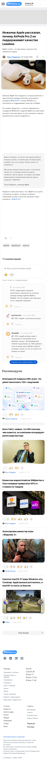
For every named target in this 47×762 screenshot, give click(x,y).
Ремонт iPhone (32, 718)
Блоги (6, 714)
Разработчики (32, 715)
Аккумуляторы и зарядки (10, 676)
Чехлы (6, 688)
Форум (6, 717)
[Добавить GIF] (11, 275)
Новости (26, 245)
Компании (8, 720)
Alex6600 (15, 333)
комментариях (21, 280)
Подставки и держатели (12, 699)
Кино (6, 726)
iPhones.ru (8, 757)
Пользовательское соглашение (14, 737)
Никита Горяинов (11, 419)
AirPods (6, 245)
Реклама (30, 726)
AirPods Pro (16, 245)
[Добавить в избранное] (37, 57)
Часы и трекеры (9, 685)
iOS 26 (28, 668)
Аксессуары (9, 712)
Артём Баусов (10, 571)
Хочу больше (23, 633)
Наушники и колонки (11, 672)
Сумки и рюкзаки (10, 694)
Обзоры (7, 668)
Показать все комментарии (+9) (23, 362)
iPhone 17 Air (31, 680)
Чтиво (6, 723)
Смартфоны (8, 680)
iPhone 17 (30, 674)
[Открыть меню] (3, 4)
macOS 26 (30, 671)
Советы (30, 706)
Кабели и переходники (12, 697)
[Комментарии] (4, 414)
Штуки (6, 691)
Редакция (31, 723)
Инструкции (31, 709)
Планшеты (7, 683)
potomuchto (16, 315)
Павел (7, 622)
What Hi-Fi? (15, 100)
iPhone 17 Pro (31, 677)
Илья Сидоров (10, 472)
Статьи (7, 706)
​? (10, 287)
